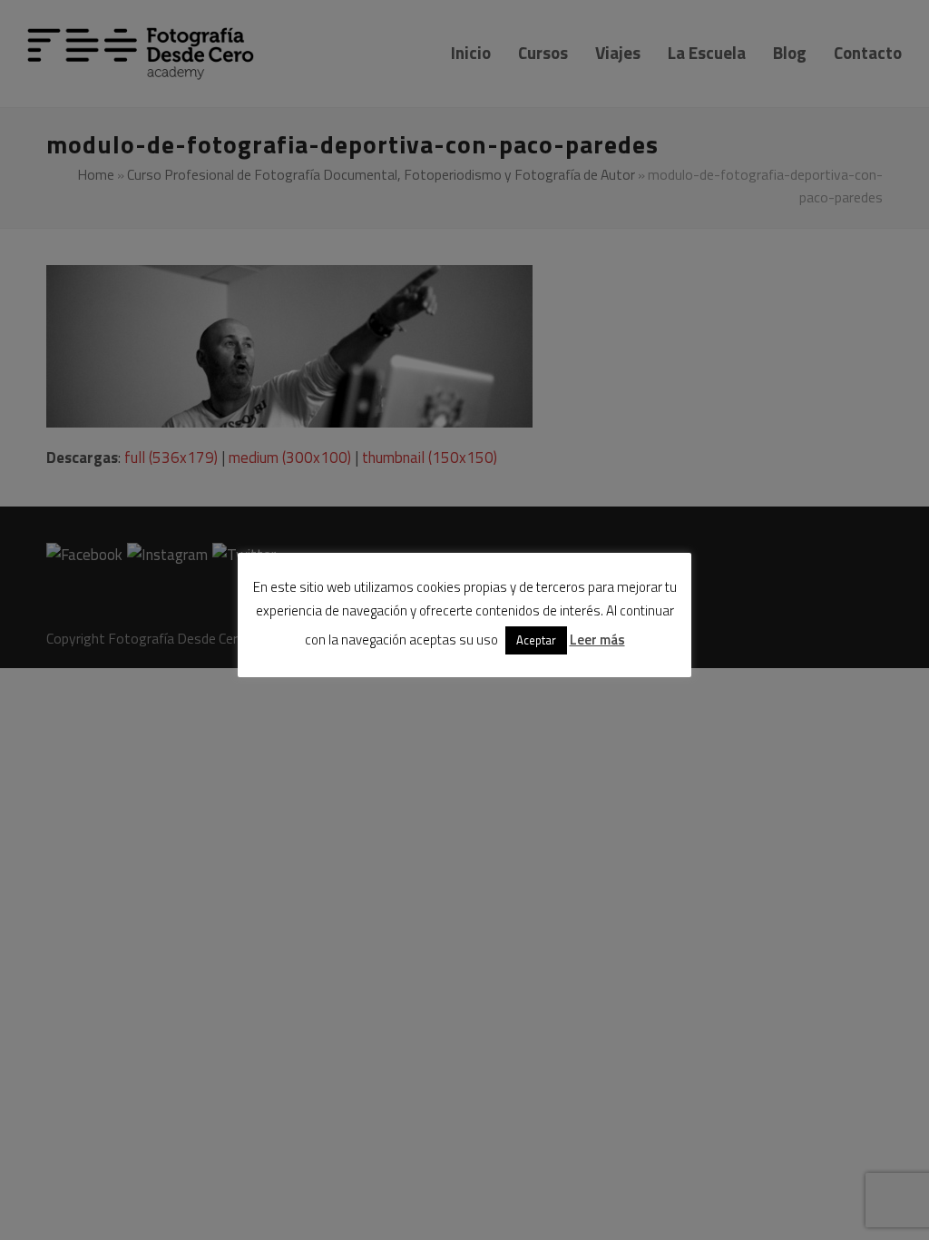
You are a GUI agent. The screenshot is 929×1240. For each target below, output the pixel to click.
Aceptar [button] (536, 640)
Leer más (597, 639)
